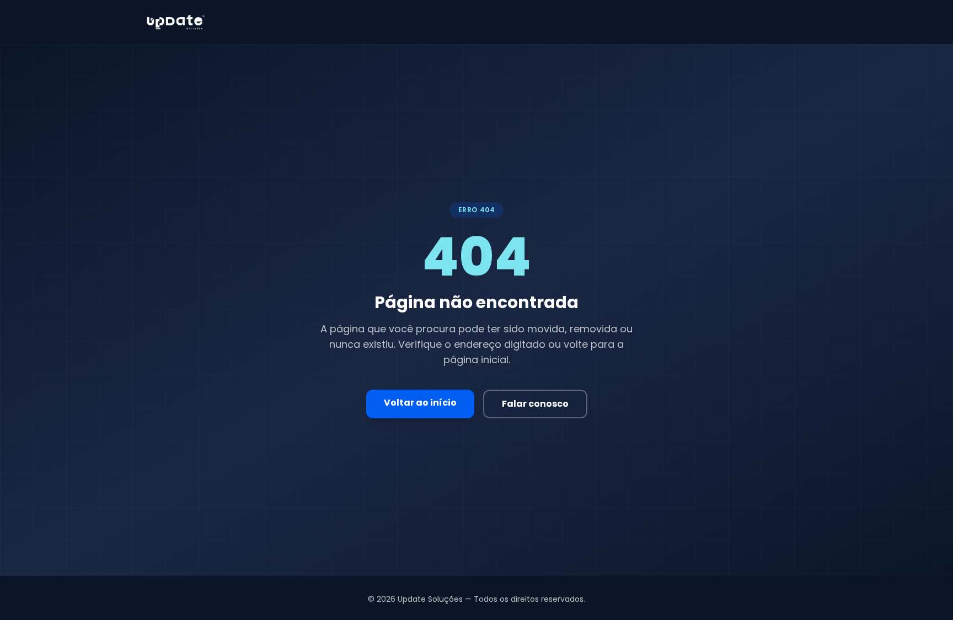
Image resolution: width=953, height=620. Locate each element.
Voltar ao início (420, 402)
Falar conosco (535, 403)
